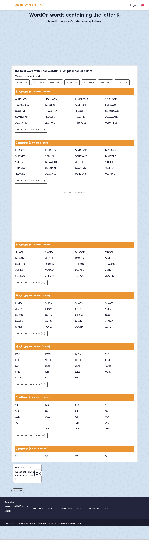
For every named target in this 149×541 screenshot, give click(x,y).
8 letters (22, 82)
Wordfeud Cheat (71, 508)
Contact (9, 523)
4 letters (89, 82)
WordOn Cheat (29, 5)
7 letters (39, 82)
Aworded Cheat (99, 508)
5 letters (72, 82)
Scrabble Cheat (43, 508)
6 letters (55, 82)
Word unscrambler (71, 523)
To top (19, 491)
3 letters (105, 82)
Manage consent (26, 523)
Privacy (42, 523)
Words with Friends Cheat (16, 508)
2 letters (122, 82)
